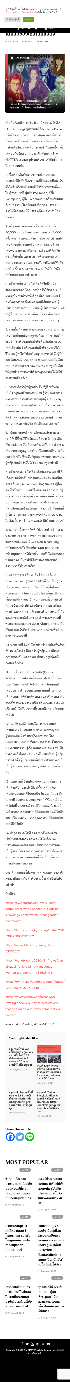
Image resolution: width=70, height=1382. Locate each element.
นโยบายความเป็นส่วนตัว (18, 12)
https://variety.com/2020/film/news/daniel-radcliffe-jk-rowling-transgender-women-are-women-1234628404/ (34, 966)
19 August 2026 (47, 1271)
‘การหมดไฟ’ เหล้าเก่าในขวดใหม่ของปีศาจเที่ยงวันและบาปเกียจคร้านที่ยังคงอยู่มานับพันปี (18, 1296)
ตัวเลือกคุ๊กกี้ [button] (13, 19)
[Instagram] (37, 1344)
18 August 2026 (15, 1204)
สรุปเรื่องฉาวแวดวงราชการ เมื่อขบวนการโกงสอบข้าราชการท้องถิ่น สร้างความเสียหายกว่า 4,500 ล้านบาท (49, 1072)
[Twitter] (19, 1136)
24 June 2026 (46, 1082)
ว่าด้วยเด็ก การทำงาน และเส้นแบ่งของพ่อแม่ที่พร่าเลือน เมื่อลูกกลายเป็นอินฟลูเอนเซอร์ (18, 1188)
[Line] (29, 1136)
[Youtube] (32, 1344)
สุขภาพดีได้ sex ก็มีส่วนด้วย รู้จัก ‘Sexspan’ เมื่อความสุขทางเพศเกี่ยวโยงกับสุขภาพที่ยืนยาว (51, 1299)
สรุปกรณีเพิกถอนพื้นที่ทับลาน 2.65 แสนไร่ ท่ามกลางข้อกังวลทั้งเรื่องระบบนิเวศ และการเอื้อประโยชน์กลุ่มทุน (21, 1099)
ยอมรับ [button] (28, 19)
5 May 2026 (45, 1115)
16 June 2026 (18, 1112)
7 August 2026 (19, 1069)
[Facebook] (10, 1136)
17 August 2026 (15, 1256)
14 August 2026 (47, 1317)
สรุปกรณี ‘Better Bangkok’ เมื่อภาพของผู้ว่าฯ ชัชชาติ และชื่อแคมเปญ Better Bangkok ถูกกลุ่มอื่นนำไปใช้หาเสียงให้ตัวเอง (48, 1101)
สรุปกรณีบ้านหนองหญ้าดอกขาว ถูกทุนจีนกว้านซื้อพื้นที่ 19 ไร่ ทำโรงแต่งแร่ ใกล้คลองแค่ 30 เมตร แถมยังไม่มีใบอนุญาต (21, 1056)
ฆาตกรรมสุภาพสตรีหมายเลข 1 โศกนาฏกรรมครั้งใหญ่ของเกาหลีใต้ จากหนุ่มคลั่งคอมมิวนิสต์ (18, 1238)
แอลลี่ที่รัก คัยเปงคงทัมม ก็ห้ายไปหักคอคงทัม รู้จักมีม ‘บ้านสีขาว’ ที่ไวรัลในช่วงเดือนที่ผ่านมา (51, 1191)
